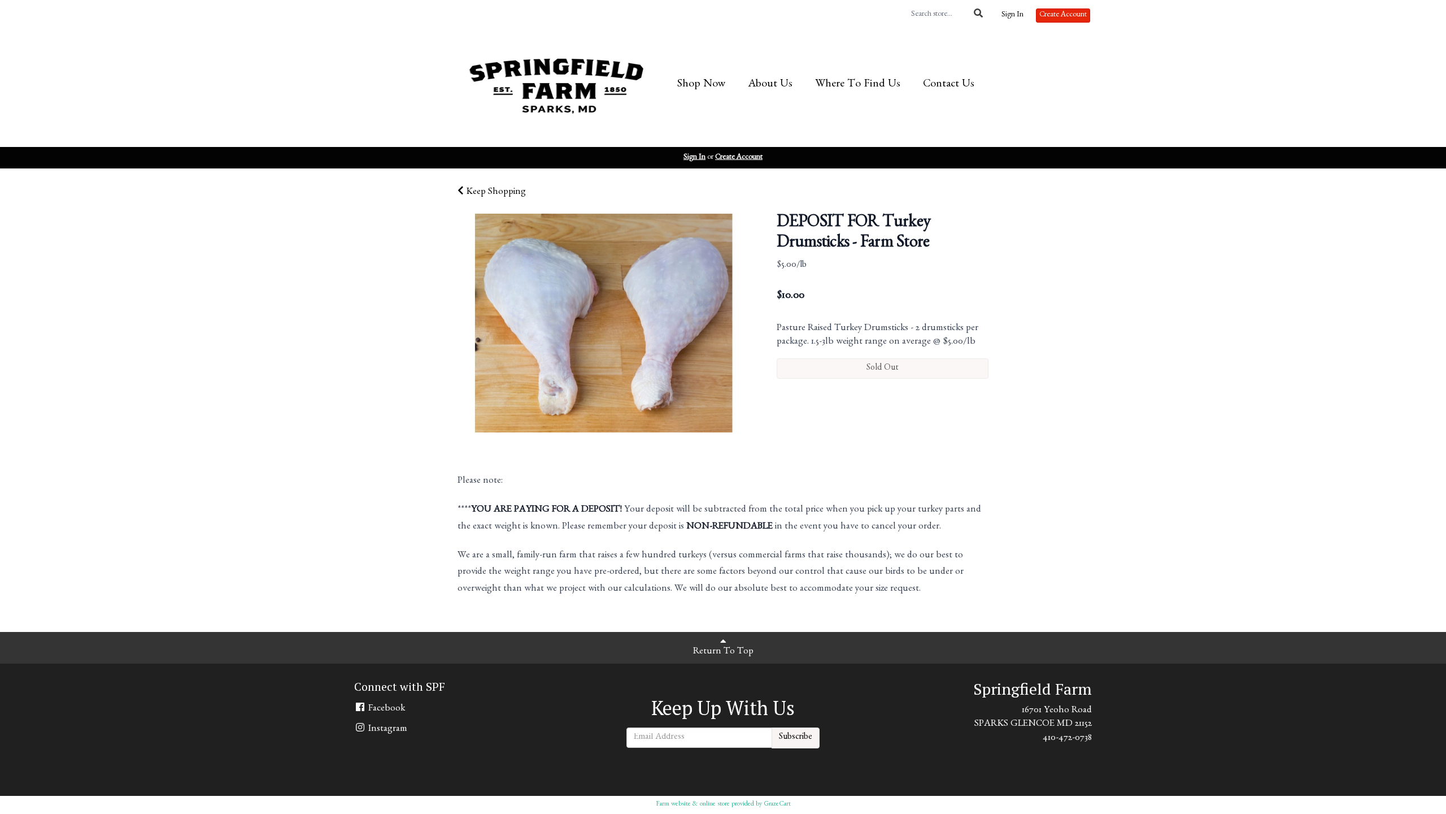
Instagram (386, 729)
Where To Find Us (857, 84)
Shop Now (701, 84)
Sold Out (882, 368)
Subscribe (795, 737)
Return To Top (723, 652)
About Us (770, 84)
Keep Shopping (495, 192)
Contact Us (948, 84)
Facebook (385, 709)
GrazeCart (777, 804)
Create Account (1063, 15)
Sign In (1012, 15)
